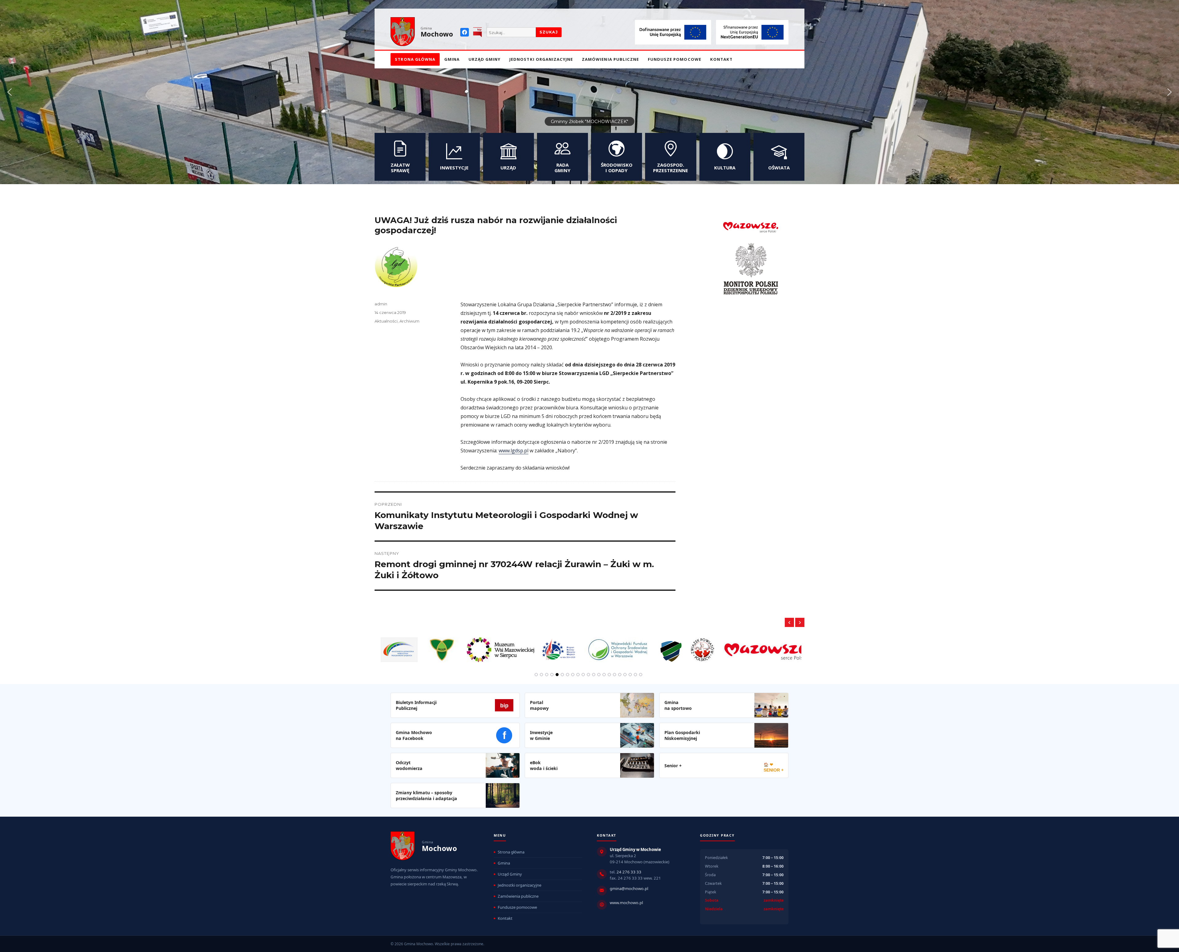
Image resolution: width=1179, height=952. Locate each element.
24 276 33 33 (629, 872)
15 (609, 674)
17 (619, 674)
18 (625, 674)
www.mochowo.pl (626, 902)
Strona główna (415, 59)
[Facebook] (464, 32)
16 (614, 674)
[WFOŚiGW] (541, 646)
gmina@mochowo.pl (629, 888)
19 (630, 674)
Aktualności (386, 321)
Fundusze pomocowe (674, 59)
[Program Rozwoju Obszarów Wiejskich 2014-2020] (482, 646)
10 (583, 674)
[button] (9, 92)
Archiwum (409, 321)
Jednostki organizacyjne (541, 59)
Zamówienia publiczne (610, 59)
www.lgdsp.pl (513, 450)
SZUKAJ (548, 32)
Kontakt (721, 59)
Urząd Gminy (485, 59)
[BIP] (477, 32)
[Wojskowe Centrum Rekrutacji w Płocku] (594, 647)
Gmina (452, 59)
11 (588, 674)
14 (604, 674)
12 (593, 674)
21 (640, 674)
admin (381, 303)
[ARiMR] (776, 646)
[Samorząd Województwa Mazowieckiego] (690, 646)
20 (635, 674)
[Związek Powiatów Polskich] (625, 646)
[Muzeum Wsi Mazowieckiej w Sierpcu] (423, 646)
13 (599, 674)
